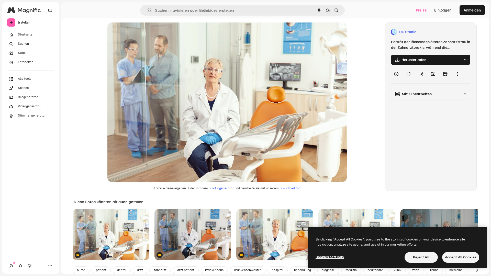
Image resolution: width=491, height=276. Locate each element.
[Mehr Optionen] (457, 74)
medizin (351, 270)
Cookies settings (330, 257)
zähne (434, 270)
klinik (397, 270)
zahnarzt (160, 270)
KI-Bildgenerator (222, 188)
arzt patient (185, 270)
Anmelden (472, 10)
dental (121, 270)
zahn (415, 270)
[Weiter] (477, 270)
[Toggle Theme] (30, 266)
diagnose (328, 270)
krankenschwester (247, 270)
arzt (140, 270)
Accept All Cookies (460, 257)
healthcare (375, 270)
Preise (421, 10)
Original (140, 32)
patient (101, 270)
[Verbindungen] (11, 266)
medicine (456, 270)
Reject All (421, 257)
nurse (81, 270)
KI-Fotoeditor (290, 188)
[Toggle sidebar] (50, 10)
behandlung (302, 270)
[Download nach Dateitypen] (465, 60)
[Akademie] (20, 266)
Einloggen (442, 10)
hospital (277, 270)
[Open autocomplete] (147, 10)
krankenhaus (214, 270)
